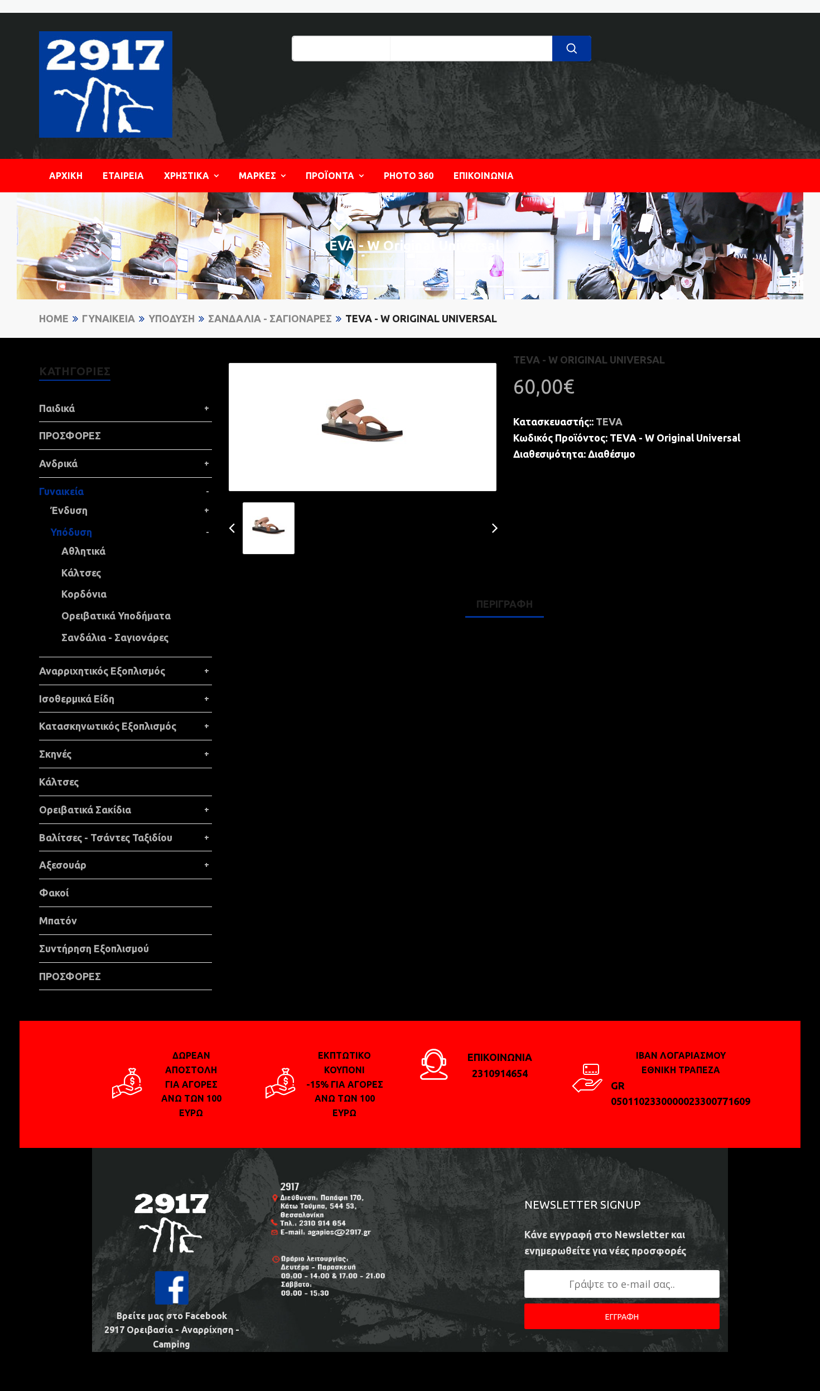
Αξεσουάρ (62, 864)
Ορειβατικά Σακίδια (85, 809)
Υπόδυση (171, 318)
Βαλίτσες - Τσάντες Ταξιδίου (105, 837)
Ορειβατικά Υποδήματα (116, 615)
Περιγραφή (504, 603)
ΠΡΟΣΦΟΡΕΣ (70, 435)
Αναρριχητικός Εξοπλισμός (102, 670)
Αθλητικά (83, 550)
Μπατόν (58, 920)
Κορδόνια (84, 593)
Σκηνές (55, 753)
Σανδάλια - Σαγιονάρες (270, 318)
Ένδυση (69, 510)
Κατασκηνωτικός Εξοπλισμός (107, 725)
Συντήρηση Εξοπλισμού (94, 948)
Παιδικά (57, 408)
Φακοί (54, 892)
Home (54, 318)
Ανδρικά (58, 463)
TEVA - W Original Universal (421, 318)
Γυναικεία (108, 318)
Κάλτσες (81, 572)
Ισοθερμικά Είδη (76, 698)
